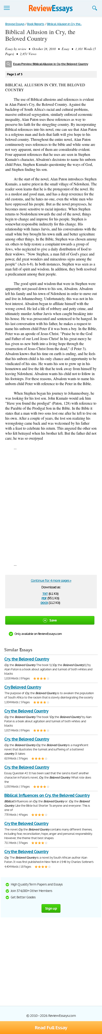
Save (53, 620)
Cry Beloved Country (22, 687)
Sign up (51, 908)
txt (45, 593)
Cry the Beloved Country (26, 711)
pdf (44, 598)
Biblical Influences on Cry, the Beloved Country (46, 795)
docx (44, 602)
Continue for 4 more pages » (51, 580)
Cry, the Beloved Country (26, 659)
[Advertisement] (51, 506)
